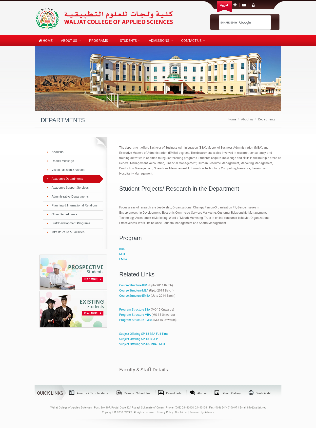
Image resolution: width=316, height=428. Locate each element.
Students (128, 40)
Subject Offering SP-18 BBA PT (139, 339)
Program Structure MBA (135, 314)
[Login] (253, 5)
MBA (122, 254)
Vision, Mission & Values (68, 170)
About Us (69, 40)
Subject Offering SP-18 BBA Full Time (143, 334)
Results (129, 393)
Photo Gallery (231, 393)
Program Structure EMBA (136, 320)
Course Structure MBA (133, 290)
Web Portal (264, 393)
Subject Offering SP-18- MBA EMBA (142, 344)
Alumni (202, 393)
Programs (98, 40)
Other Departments (64, 214)
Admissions (159, 40)
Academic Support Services (70, 187)
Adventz (209, 412)
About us (57, 152)
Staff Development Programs (71, 223)
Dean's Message (63, 161)
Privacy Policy (165, 412)
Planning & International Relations (75, 205)
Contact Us (191, 40)
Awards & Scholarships (92, 393)
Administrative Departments (70, 196)
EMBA (123, 259)
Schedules (143, 393)
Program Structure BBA (134, 309)
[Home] (235, 5)
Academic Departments (67, 178)
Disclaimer (181, 412)
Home (47, 40)
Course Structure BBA (133, 285)
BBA (122, 249)
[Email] (244, 5)
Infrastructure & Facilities (68, 232)
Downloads (173, 393)
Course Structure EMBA (134, 295)
